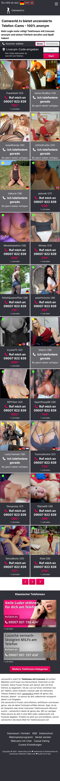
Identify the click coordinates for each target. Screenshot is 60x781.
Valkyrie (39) (15, 193)
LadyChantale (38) (15, 454)
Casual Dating (41, 741)
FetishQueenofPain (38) (15, 297)
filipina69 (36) (45, 506)
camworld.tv (27, 693)
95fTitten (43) (15, 402)
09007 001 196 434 (24, 622)
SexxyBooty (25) (15, 558)
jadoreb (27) (45, 193)
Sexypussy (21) (15, 506)
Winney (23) (45, 245)
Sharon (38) (45, 349)
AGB (34, 733)
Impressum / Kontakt (18, 733)
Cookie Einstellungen (30, 744)
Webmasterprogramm (21, 737)
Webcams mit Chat (21, 741)
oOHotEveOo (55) (45, 145)
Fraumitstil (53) (14, 93)
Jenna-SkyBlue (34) (45, 93)
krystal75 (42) (15, 349)
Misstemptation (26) (15, 245)
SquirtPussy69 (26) (45, 402)
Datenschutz (46, 733)
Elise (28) (45, 558)
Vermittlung (52, 44)
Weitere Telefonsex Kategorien (30, 669)
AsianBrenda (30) (14, 145)
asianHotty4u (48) (45, 297)
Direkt (40, 44)
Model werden (43, 737)
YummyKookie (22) (45, 454)
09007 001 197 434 (24, 655)
